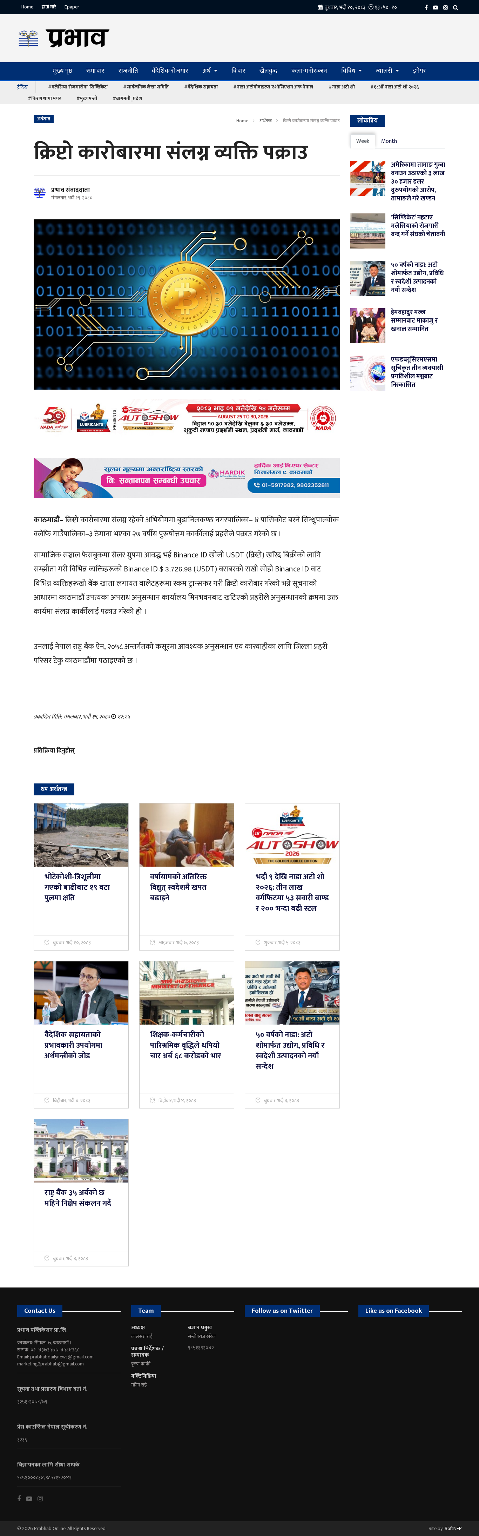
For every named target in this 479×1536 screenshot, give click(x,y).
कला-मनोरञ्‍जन (309, 71)
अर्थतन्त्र (265, 121)
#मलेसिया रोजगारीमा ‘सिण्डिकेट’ (78, 87)
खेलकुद (268, 71)
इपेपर (419, 71)
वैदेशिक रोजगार (170, 71)
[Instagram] (447, 7)
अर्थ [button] (207, 71)
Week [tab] (362, 141)
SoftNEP (453, 1528)
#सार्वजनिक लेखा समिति (146, 87)
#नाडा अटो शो (342, 87)
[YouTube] (437, 7)
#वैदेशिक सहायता (201, 87)
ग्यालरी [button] (385, 71)
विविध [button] (349, 71)
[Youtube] (32, 1499)
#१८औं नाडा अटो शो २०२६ (394, 87)
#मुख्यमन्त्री (86, 98)
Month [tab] (389, 141)
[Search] (457, 7)
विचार (238, 71)
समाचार (95, 71)
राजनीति (128, 71)
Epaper (72, 7)
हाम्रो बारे (49, 7)
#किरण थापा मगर (44, 98)
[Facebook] (428, 7)
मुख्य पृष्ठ (62, 71)
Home (27, 7)
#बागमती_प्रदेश (127, 98)
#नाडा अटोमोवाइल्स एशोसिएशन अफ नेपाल (273, 87)
